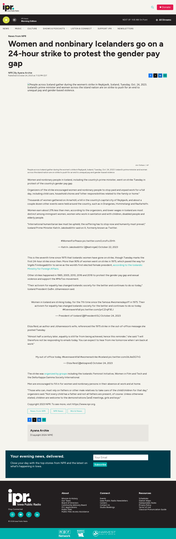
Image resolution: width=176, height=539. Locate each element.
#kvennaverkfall (71, 356)
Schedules (143, 498)
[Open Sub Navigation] (11, 28)
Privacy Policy (145, 505)
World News (76, 411)
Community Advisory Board (74, 505)
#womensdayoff (120, 302)
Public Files (67, 509)
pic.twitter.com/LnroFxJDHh (98, 240)
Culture (32, 28)
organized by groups (55, 373)
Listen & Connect (81, 28)
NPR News (58, 411)
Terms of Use (145, 507)
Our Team (66, 500)
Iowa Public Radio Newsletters (114, 500)
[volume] (14, 20)
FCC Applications (69, 507)
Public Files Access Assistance (75, 511)
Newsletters (126, 28)
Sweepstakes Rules (147, 503)
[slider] (18, 19)
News (6, 28)
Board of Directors (70, 503)
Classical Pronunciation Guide (152, 509)
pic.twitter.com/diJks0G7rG (124, 356)
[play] (6, 20)
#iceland (103, 356)
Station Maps (145, 500)
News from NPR (17, 36)
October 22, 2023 (108, 247)
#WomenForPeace (71, 240)
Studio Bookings (107, 507)
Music (18, 28)
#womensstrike (89, 356)
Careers (103, 503)
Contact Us (105, 505)
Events (103, 498)
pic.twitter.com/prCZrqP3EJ (97, 309)
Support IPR (105, 28)
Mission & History (70, 498)
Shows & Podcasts (54, 28)
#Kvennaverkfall (71, 309)
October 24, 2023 (111, 315)
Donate (166, 7)
